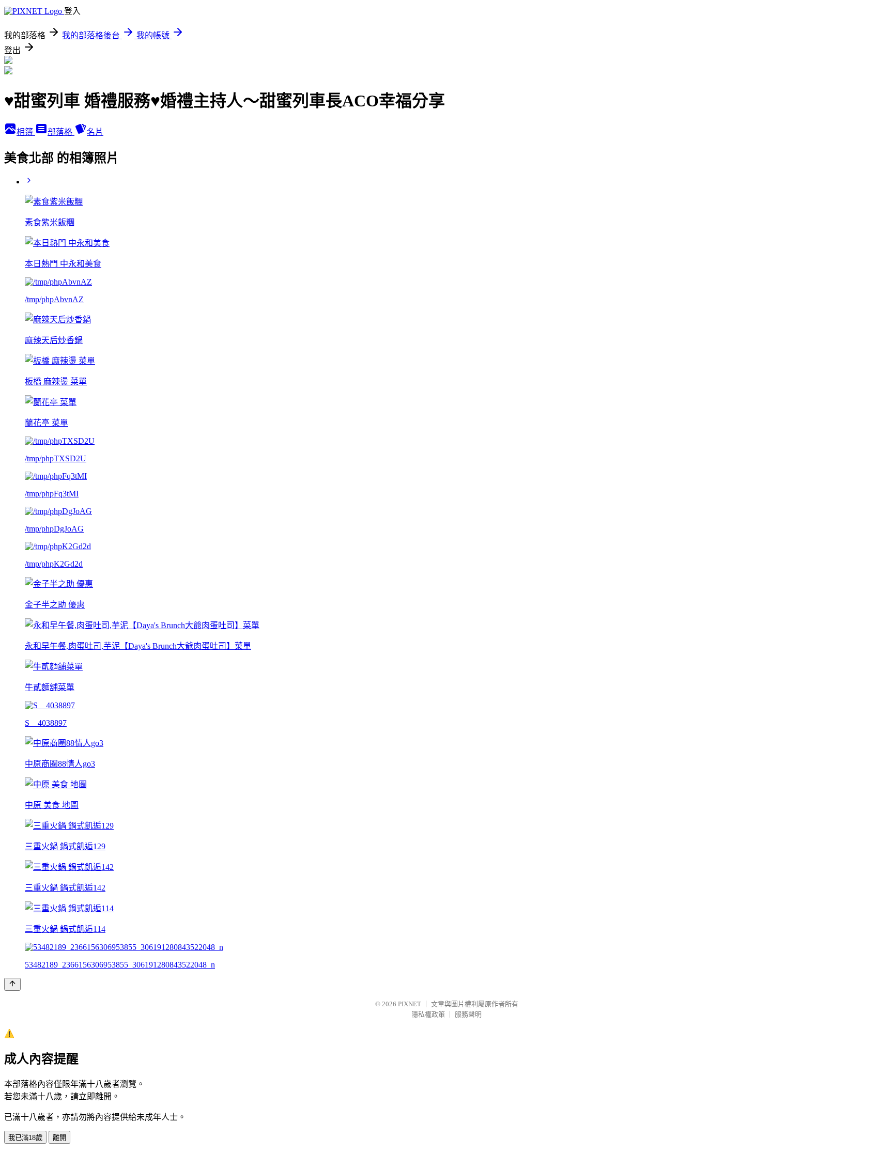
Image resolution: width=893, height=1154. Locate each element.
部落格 (61, 132)
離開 (59, 1138)
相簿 (26, 132)
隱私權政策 (428, 1014)
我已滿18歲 (25, 1138)
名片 (95, 132)
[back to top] (12, 984)
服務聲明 (468, 1014)
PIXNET (409, 1004)
